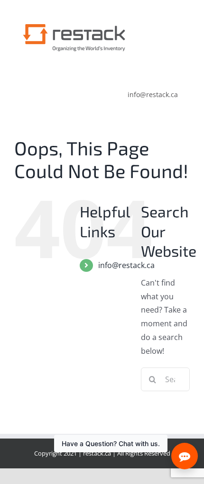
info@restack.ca (126, 265)
